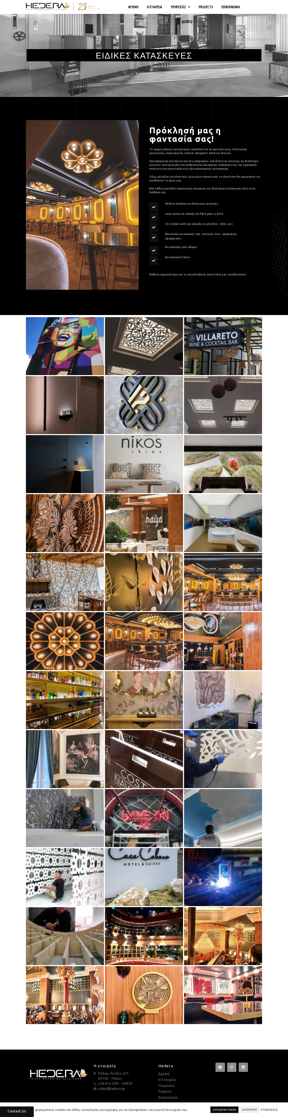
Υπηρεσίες (166, 1085)
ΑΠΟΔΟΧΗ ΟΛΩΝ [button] (224, 1109)
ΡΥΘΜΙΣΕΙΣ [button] (269, 1110)
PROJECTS (206, 7)
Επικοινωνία (168, 1097)
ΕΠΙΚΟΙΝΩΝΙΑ (231, 7)
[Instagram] (231, 1067)
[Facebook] (220, 1067)
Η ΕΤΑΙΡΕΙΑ (154, 7)
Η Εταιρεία (167, 1080)
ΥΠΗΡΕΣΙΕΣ (178, 7)
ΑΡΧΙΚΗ (133, 7)
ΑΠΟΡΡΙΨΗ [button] (249, 1109)
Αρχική (163, 1074)
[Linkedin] (243, 1067)
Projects (165, 1091)
